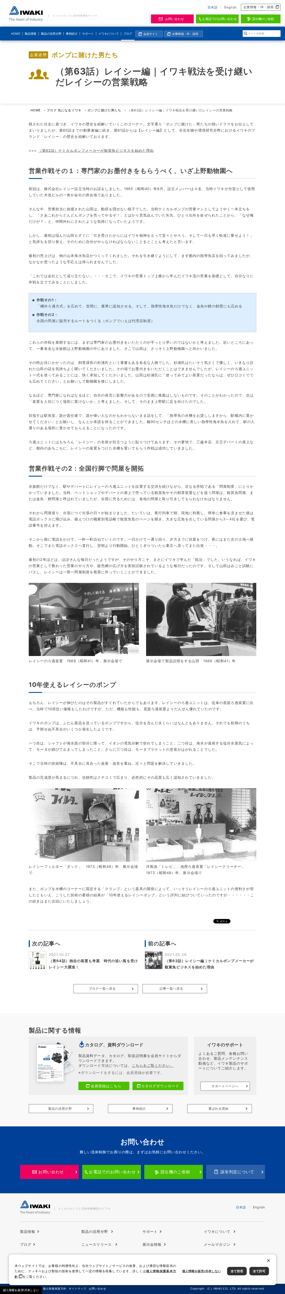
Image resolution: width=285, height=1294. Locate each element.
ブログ (127, 33)
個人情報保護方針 (54, 1288)
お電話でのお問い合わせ (219, 19)
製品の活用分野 (50, 33)
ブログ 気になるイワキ (64, 110)
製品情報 (30, 33)
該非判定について (237, 1172)
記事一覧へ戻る (171, 988)
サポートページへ (225, 1086)
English (230, 7)
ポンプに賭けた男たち (104, 110)
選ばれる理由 (218, 1108)
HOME (15, 33)
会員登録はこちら (106, 1086)
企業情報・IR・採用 (258, 7)
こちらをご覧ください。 (153, 1065)
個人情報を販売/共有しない (21, 1290)
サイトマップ (77, 1288)
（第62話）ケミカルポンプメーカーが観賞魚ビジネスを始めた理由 (96, 150)
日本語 (213, 7)
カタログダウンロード (160, 1086)
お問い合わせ (174, 19)
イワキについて (108, 33)
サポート (88, 33)
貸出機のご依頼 (263, 19)
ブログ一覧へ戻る (102, 988)
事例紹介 (71, 33)
